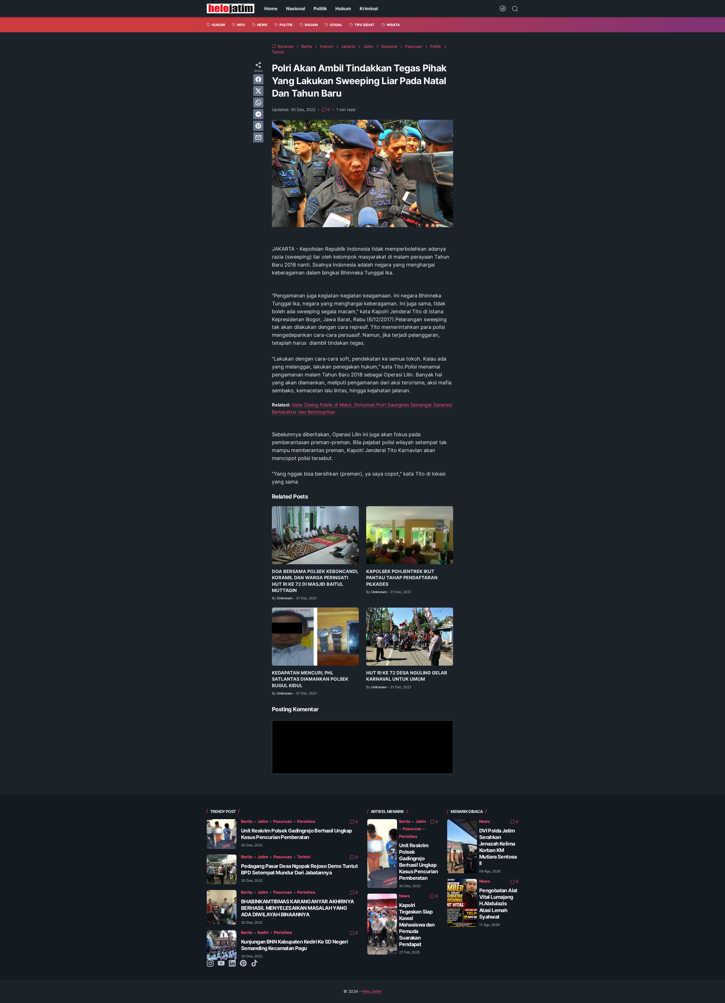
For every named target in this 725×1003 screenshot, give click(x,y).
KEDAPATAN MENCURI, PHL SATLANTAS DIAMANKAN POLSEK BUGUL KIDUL (310, 679)
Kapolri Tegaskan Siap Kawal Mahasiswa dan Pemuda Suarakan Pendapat (416, 924)
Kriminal (369, 8)
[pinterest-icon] (243, 963)
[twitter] (258, 91)
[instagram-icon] (210, 963)
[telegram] (258, 114)
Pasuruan (282, 821)
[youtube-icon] (221, 963)
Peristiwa (306, 821)
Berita (246, 821)
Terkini (303, 856)
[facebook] (258, 79)
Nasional (295, 8)
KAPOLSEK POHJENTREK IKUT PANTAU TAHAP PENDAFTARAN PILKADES (402, 577)
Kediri (263, 932)
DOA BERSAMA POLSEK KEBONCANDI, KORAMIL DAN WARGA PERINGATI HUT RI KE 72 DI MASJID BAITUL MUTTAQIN (315, 580)
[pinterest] (258, 126)
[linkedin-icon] (232, 963)
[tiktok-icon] (254, 963)
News (404, 895)
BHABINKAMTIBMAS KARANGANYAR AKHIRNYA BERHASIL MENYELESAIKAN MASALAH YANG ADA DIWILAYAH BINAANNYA (297, 907)
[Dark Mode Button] (502, 8)
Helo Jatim (371, 991)
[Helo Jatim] (230, 8)
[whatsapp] (258, 102)
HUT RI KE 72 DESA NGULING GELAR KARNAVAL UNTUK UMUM (406, 676)
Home (271, 8)
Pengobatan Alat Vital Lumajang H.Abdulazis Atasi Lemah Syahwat (498, 903)
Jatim (262, 821)
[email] (258, 137)
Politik (320, 8)
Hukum (343, 8)
